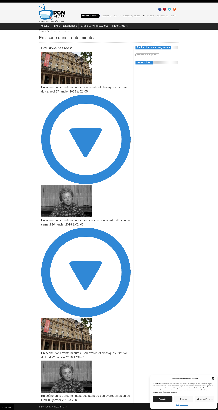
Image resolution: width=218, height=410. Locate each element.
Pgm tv (42, 31)
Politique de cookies (182, 405)
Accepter (162, 399)
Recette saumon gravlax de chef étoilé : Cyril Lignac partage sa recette (163, 16)
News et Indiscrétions (65, 26)
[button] (213, 378)
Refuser (183, 399)
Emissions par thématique (94, 26)
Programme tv (120, 26)
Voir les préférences (204, 399)
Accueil (45, 26)
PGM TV (48, 407)
